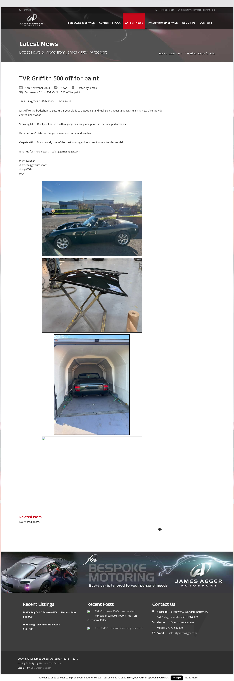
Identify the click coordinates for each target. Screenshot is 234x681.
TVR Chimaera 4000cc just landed (115, 611)
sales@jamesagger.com (183, 633)
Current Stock (109, 22)
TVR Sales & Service (81, 22)
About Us (188, 22)
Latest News (134, 22)
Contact (206, 22)
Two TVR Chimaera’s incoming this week (119, 628)
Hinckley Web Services (50, 663)
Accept (177, 677)
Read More (191, 677)
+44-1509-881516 (166, 10)
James (93, 88)
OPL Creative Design (41, 667)
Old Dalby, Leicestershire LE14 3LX (197, 10)
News (64, 88)
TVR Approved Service (162, 22)
